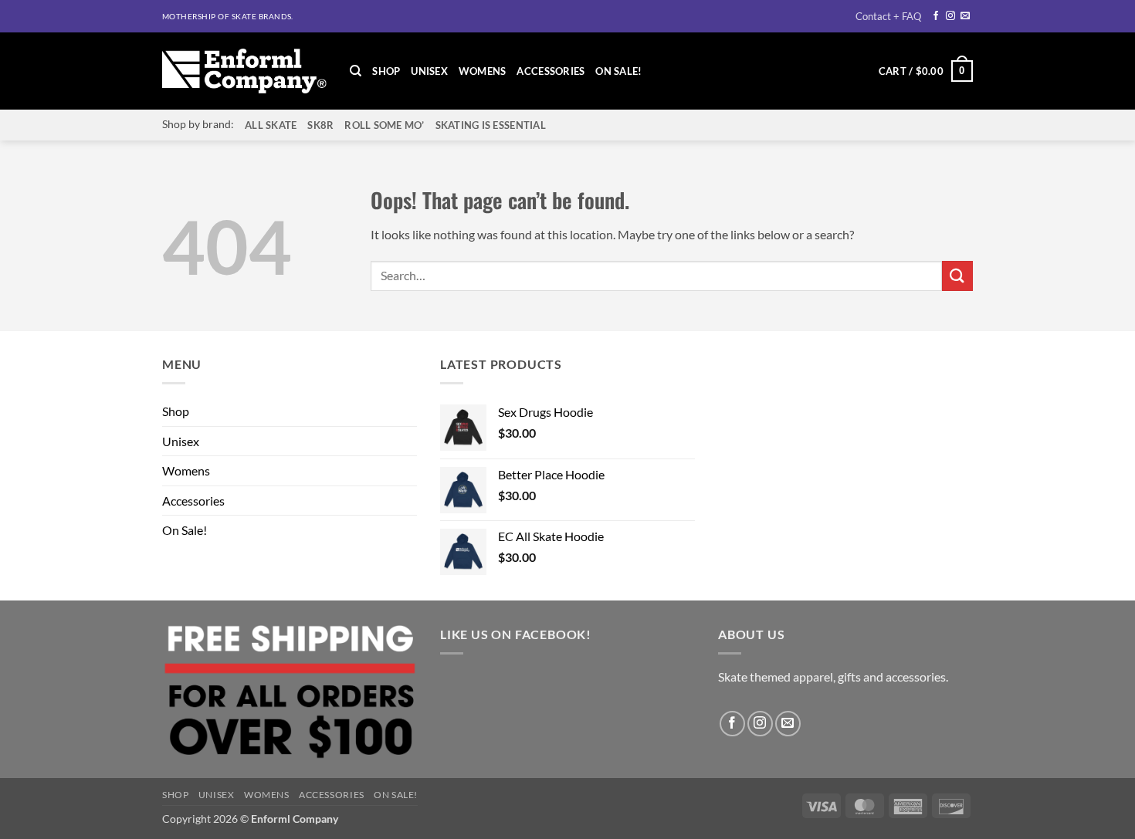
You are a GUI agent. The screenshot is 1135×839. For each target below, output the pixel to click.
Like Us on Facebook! (515, 634)
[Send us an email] (965, 16)
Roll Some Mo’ (384, 125)
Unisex (429, 71)
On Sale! (618, 71)
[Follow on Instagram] (950, 16)
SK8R (320, 125)
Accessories (550, 71)
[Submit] (957, 276)
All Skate (270, 125)
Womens (483, 71)
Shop (386, 71)
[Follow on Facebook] (935, 16)
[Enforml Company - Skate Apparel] (244, 71)
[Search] (355, 71)
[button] (926, 71)
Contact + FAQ (888, 16)
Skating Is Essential (490, 125)
